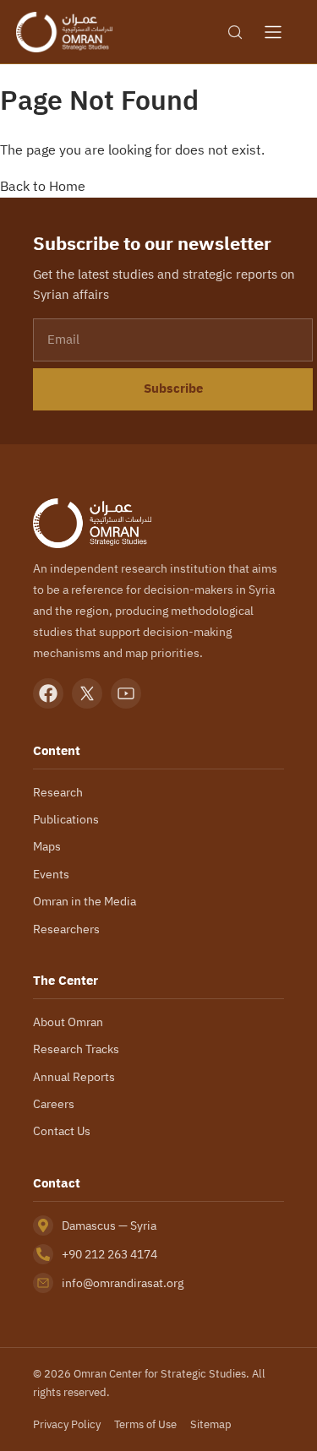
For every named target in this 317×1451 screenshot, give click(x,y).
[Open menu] (273, 32)
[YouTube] (126, 693)
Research (58, 792)
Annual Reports (74, 1076)
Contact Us (61, 1131)
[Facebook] (48, 693)
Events (51, 874)
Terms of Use (145, 1424)
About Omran (68, 1022)
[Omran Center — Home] (64, 32)
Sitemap (211, 1424)
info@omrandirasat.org (122, 1283)
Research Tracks (76, 1049)
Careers (53, 1103)
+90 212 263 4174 (109, 1254)
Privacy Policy (67, 1424)
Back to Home (42, 185)
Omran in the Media (84, 901)
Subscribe (173, 388)
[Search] (235, 32)
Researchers (66, 929)
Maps (47, 846)
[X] (87, 693)
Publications (66, 819)
